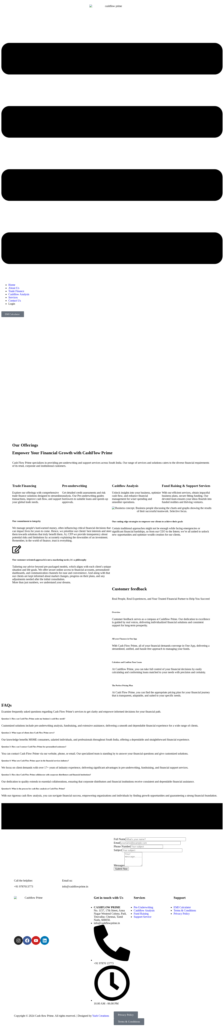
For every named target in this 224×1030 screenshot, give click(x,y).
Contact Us (14, 300)
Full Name (119, 839)
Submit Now (121, 869)
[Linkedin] (44, 940)
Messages (119, 865)
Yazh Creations (100, 1015)
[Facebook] (27, 940)
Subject (118, 850)
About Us (13, 287)
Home (11, 284)
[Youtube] (35, 940)
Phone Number (122, 846)
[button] (112, 154)
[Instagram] (18, 940)
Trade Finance (16, 291)
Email (117, 842)
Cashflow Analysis (18, 294)
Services (13, 297)
